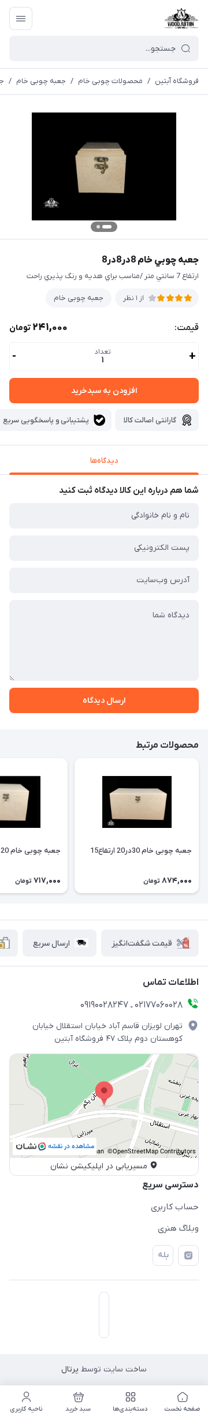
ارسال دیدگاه (104, 700)
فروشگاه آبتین (177, 81)
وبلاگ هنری (178, 1228)
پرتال (70, 1369)
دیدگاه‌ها (104, 461)
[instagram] (188, 1255)
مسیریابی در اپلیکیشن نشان (98, 1166)
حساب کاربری (175, 1207)
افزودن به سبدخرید (104, 390)
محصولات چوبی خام (110, 81)
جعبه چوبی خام (41, 81)
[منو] (20, 18)
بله (163, 1255)
